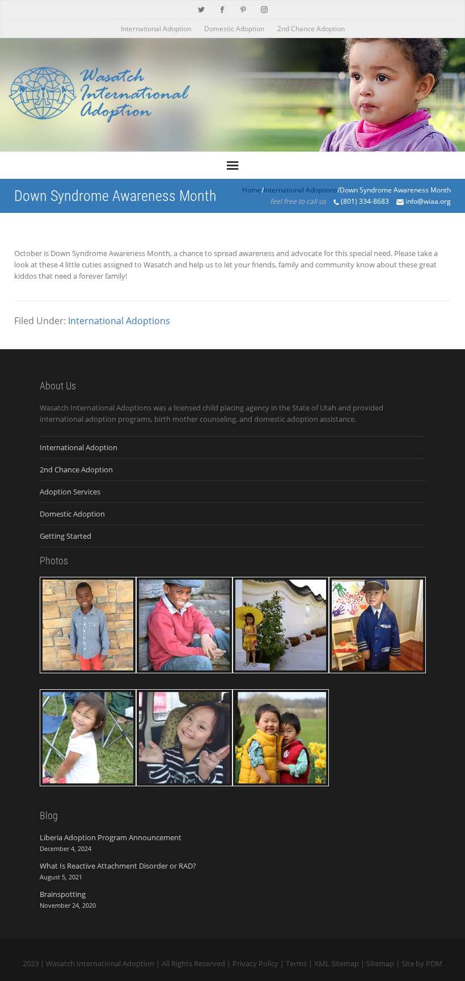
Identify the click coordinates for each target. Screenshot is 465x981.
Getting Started (65, 536)
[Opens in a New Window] (201, 8)
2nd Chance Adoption (311, 28)
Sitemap (380, 963)
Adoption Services (70, 492)
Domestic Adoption (234, 28)
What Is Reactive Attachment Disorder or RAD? (118, 866)
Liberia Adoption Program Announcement (110, 837)
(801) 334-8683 (365, 201)
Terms (296, 963)
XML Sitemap (336, 963)
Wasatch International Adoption (100, 963)
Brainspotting (63, 894)
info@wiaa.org (428, 201)
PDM (434, 963)
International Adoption (156, 28)
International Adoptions (119, 321)
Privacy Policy (255, 963)
